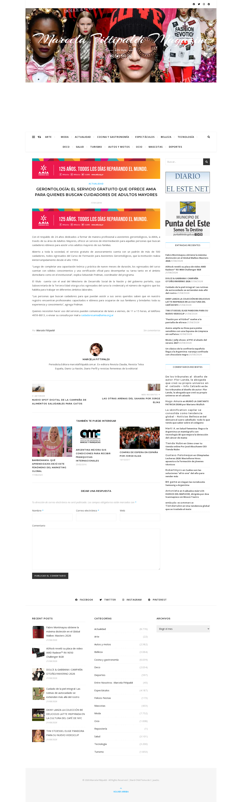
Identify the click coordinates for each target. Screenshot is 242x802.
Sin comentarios (152, 330)
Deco (66, 146)
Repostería (100, 728)
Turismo (96, 146)
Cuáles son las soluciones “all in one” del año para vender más (184, 473)
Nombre (37, 510)
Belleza (166, 136)
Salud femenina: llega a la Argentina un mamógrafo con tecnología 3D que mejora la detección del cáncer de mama (186, 433)
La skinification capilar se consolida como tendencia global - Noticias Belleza (183, 413)
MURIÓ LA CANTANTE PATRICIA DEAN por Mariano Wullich (187, 403)
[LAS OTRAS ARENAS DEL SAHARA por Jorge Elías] (154, 387)
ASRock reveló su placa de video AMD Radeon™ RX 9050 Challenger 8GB (185, 268)
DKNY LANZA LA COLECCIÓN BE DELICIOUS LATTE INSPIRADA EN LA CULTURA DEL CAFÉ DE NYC (187, 301)
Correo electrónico (87, 510)
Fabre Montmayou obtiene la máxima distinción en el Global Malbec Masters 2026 (186, 257)
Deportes (175, 146)
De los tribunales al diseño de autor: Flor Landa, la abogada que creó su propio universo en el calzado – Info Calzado (187, 381)
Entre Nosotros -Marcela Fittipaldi (113, 682)
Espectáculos (145, 136)
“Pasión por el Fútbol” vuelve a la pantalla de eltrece (183, 321)
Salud (80, 146)
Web (122, 510)
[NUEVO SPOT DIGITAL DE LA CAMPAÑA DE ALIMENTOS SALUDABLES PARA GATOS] (38, 388)
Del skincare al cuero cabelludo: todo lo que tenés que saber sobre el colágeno (187, 419)
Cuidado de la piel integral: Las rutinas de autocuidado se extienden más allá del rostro (186, 290)
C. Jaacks (154, 780)
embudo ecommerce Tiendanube (179, 504)
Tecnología (186, 136)
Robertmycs (173, 470)
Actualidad (83, 136)
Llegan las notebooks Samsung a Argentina (185, 483)
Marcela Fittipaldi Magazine (121, 39)
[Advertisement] (121, 107)
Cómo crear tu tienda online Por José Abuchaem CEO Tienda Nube (186, 446)
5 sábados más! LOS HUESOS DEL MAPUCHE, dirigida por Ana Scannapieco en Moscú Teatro (187, 494)
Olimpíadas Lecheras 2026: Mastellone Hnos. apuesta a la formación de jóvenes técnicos (187, 460)
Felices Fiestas (102, 698)
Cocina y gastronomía (113, 136)
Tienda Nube (174, 443)
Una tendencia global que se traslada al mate (187, 507)
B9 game (171, 481)
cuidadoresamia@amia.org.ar (97, 315)
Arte (48, 136)
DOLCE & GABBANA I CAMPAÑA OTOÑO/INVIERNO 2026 (181, 280)
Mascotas (156, 146)
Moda (65, 136)
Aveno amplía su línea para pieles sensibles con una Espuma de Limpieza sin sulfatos (186, 331)
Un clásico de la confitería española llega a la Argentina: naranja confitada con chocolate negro (186, 351)
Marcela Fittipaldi (45, 330)
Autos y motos (119, 146)
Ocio (139, 146)
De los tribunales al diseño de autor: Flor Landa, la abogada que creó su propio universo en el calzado (186, 391)
